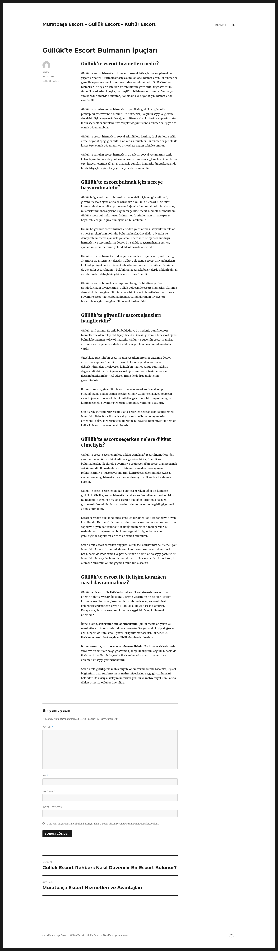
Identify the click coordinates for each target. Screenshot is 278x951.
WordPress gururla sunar (116, 935)
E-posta (48, 791)
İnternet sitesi (52, 807)
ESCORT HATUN (50, 81)
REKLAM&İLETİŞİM (224, 24)
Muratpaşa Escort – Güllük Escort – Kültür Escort (99, 24)
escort (45, 935)
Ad (45, 775)
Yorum (47, 727)
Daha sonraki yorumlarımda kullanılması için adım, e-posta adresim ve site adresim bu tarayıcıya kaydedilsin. (103, 823)
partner (46, 72)
